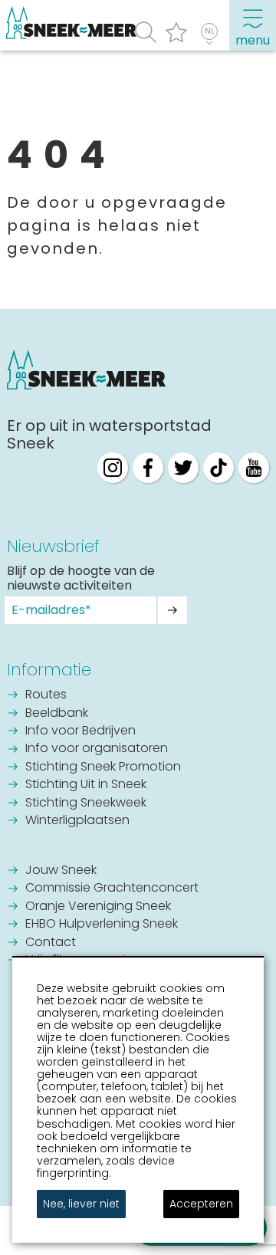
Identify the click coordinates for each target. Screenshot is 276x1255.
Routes (46, 695)
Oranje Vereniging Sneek (98, 907)
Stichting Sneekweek (85, 803)
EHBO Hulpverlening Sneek (101, 924)
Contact (50, 943)
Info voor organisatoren (96, 749)
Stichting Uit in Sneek (85, 785)
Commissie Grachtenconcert (112, 888)
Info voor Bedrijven (80, 731)
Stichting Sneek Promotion (103, 767)
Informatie (49, 670)
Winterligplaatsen (77, 821)
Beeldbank (56, 713)
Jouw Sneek (61, 871)
